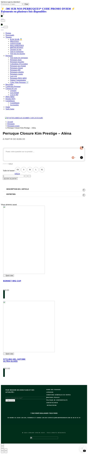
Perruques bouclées (17, 62)
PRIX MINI (10, 97)
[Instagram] (47, 427)
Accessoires (14, 105)
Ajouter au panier (10, 178)
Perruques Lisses (13, 126)
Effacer (17, 174)
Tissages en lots (15, 49)
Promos (8, 33)
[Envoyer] (81, 157)
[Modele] (74, 157)
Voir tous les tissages (17, 54)
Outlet (8, 107)
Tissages (9, 37)
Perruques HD (15, 70)
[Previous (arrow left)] (2, 452)
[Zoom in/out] (5, 449)
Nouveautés (10, 35)
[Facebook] (41, 427)
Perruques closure (16, 68)
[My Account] (2, 27)
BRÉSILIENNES (16, 47)
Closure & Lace (11, 88)
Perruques (9, 56)
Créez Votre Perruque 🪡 (19, 82)
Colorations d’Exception (19, 64)
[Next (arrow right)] (5, 452)
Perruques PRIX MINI (18, 78)
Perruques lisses (16, 60)
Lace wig (13, 76)
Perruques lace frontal (18, 66)
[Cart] (2, 18)
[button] (15, 294)
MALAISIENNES (17, 45)
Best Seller (9, 84)
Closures (13, 91)
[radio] (17, 169)
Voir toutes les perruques (19, 58)
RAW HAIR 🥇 (16, 39)
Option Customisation (18, 80)
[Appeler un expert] (77, 157)
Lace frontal (14, 93)
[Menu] (2, 14)
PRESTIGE (14, 41)
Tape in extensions (16, 52)
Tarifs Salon (10, 109)
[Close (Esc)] (2, 449)
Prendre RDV (11, 99)
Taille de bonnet (8, 171)
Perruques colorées (17, 72)
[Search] (3, 20)
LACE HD (14, 95)
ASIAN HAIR (15, 43)
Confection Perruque (13, 86)
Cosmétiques (10, 101)
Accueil (10, 122)
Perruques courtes (16, 74)
